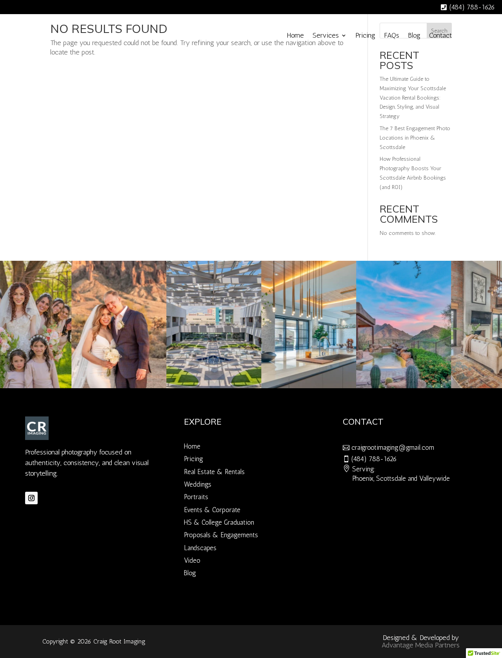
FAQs (391, 35)
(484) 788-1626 (472, 7)
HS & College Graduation (219, 522)
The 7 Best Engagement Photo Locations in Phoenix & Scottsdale (415, 138)
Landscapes (200, 548)
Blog (414, 35)
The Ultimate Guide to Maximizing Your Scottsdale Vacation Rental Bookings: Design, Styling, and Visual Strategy (413, 98)
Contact (440, 35)
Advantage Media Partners (421, 645)
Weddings (197, 484)
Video (192, 560)
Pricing (365, 35)
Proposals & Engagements (221, 535)
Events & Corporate (212, 510)
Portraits (196, 497)
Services (326, 35)
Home (295, 35)
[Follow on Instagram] (31, 498)
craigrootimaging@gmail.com (392, 447)
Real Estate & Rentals (214, 472)
